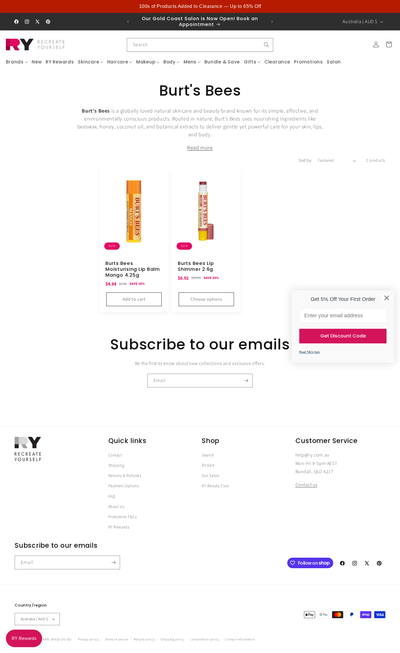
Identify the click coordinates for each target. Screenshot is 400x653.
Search (208, 455)
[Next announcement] (272, 21)
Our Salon (210, 476)
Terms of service (116, 639)
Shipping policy (172, 639)
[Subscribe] (246, 380)
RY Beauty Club (215, 486)
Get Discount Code (343, 335)
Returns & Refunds (125, 476)
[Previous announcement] (128, 21)
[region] (200, 6)
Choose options (206, 299)
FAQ (111, 496)
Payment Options (123, 486)
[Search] (266, 44)
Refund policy (144, 639)
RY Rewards (119, 527)
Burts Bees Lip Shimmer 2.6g (196, 266)
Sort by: (305, 160)
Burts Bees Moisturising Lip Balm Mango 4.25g (132, 269)
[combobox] (200, 44)
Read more (200, 147)
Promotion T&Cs (122, 517)
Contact (115, 455)
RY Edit (208, 465)
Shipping (116, 465)
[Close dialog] (387, 298)
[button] (17, 62)
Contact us (306, 485)
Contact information (240, 639)
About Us (116, 507)
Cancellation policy (204, 639)
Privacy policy (88, 639)
